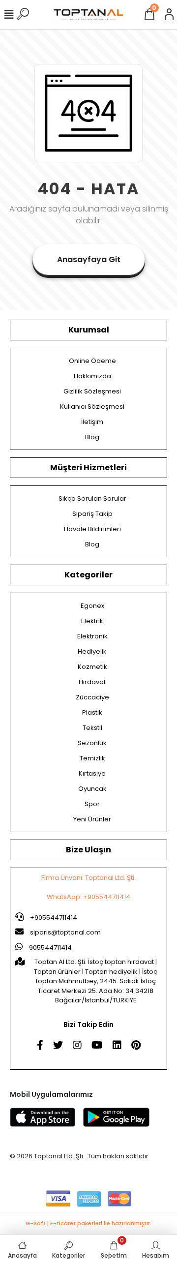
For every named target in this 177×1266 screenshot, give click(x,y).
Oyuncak (92, 788)
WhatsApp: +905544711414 (88, 897)
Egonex (92, 605)
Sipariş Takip (92, 513)
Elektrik (92, 621)
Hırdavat (92, 682)
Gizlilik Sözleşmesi (92, 391)
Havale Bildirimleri (92, 529)
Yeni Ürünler (92, 819)
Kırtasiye (92, 773)
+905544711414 (53, 917)
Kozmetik (92, 666)
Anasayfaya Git (88, 259)
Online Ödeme (92, 360)
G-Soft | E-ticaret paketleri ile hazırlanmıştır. (88, 1223)
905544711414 (50, 947)
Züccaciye (92, 697)
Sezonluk (92, 743)
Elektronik (92, 636)
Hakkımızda (92, 376)
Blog (92, 437)
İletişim (92, 421)
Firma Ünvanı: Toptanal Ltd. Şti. (88, 877)
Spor (92, 804)
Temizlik (92, 758)
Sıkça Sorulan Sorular (92, 498)
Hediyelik (92, 651)
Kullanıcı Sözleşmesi (92, 406)
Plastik (92, 712)
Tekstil (92, 727)
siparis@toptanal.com (65, 932)
